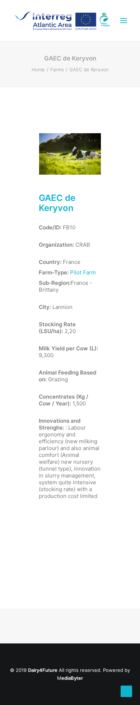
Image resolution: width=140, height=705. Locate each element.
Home (38, 69)
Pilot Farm (83, 272)
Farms (57, 69)
